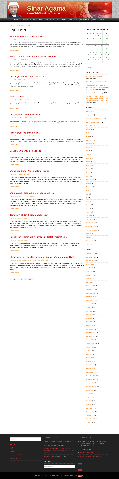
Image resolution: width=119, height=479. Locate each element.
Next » (30, 279)
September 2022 (91, 343)
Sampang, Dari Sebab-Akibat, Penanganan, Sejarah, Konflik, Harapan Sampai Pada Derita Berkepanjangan (97, 98)
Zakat (88, 244)
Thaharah (89, 215)
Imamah (35, 19)
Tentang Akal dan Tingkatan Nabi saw (29, 215)
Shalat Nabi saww (91, 81)
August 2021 (89, 390)
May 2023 (89, 314)
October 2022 (90, 340)
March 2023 (89, 322)
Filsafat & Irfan (48, 19)
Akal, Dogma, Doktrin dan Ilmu (25, 114)
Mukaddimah (25, 19)
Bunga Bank (89, 125)
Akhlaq (64, 19)
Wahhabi (88, 233)
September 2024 (91, 260)
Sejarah (101, 19)
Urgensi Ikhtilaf (84, 19)
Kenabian (89, 165)
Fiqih (57, 19)
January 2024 (90, 289)
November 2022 (91, 336)
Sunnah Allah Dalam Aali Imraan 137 (96, 76)
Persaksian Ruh (17, 96)
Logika (70, 19)
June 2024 (89, 271)
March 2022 (89, 365)
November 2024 (91, 257)
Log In (11, 447)
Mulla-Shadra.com (15, 458)
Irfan (87, 151)
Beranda (17, 19)
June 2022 (89, 354)
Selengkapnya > (14, 50)
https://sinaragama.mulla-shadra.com (90, 456)
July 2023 (89, 307)
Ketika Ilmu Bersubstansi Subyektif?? (28, 36)
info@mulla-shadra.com (86, 452)
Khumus (88, 169)
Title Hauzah (89, 219)
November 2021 (90, 379)
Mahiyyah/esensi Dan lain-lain (25, 133)
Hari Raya (89, 143)
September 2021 (91, 386)
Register (12, 451)
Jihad (87, 154)
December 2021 (90, 376)
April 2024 (89, 278)
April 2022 (89, 361)
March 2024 (89, 282)
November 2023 (91, 296)
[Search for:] (97, 67)
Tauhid (88, 212)
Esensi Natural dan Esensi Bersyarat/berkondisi (33, 56)
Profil (87, 190)
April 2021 (89, 404)
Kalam (94, 19)
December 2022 (90, 332)
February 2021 (90, 412)
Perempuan (89, 187)
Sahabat (88, 201)
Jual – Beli (89, 158)
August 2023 (90, 304)
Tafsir (75, 19)
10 (25, 279)
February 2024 (90, 286)
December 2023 (91, 293)
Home (12, 25)
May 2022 (89, 358)
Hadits (88, 136)
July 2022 (89, 350)
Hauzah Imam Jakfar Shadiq (18, 455)
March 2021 (89, 408)
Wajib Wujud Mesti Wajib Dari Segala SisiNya (32, 193)
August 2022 (90, 347)
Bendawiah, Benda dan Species (25, 151)
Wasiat (88, 237)
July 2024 (89, 268)
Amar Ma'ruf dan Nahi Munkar (94, 118)
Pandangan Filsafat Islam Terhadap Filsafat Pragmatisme (38, 237)
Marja (40, 19)
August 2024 (90, 264)
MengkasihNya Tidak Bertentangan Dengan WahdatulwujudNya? (42, 257)
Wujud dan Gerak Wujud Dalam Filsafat (29, 171)
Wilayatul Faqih (90, 241)
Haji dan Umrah (90, 140)
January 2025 (90, 253)
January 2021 (90, 415)
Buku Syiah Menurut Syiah (93, 122)
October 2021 (90, 383)
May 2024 (89, 275)
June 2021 (89, 397)
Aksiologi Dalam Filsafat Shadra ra (27, 76)
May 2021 (89, 401)
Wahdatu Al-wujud (29, 260)
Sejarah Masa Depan (92, 93)
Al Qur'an (88, 115)
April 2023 (89, 318)
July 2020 (89, 422)
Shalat (88, 208)
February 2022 (90, 368)
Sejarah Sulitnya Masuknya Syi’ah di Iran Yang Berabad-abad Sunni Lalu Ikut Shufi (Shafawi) (97, 87)
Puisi (87, 197)
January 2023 (90, 329)
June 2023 (89, 311)
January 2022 (90, 372)
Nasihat (88, 183)
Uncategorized (90, 223)
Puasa (88, 194)
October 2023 (90, 300)
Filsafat (13, 39)
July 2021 (89, 394)
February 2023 (90, 325)
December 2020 (91, 419)
